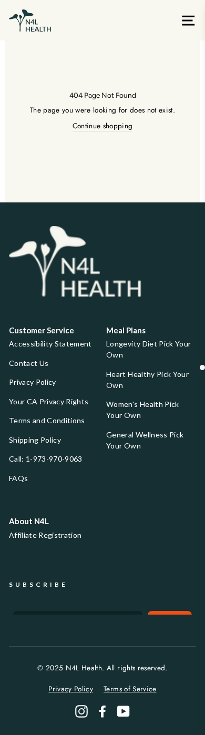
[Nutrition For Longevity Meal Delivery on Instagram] (81, 711)
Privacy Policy (32, 381)
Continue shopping (103, 125)
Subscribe (38, 584)
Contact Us (28, 363)
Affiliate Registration (45, 534)
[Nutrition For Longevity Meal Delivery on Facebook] (102, 711)
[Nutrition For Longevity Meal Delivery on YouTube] (123, 711)
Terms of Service (130, 688)
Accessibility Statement (50, 343)
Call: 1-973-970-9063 (46, 458)
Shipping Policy (35, 439)
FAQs (18, 478)
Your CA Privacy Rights (48, 401)
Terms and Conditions (47, 420)
